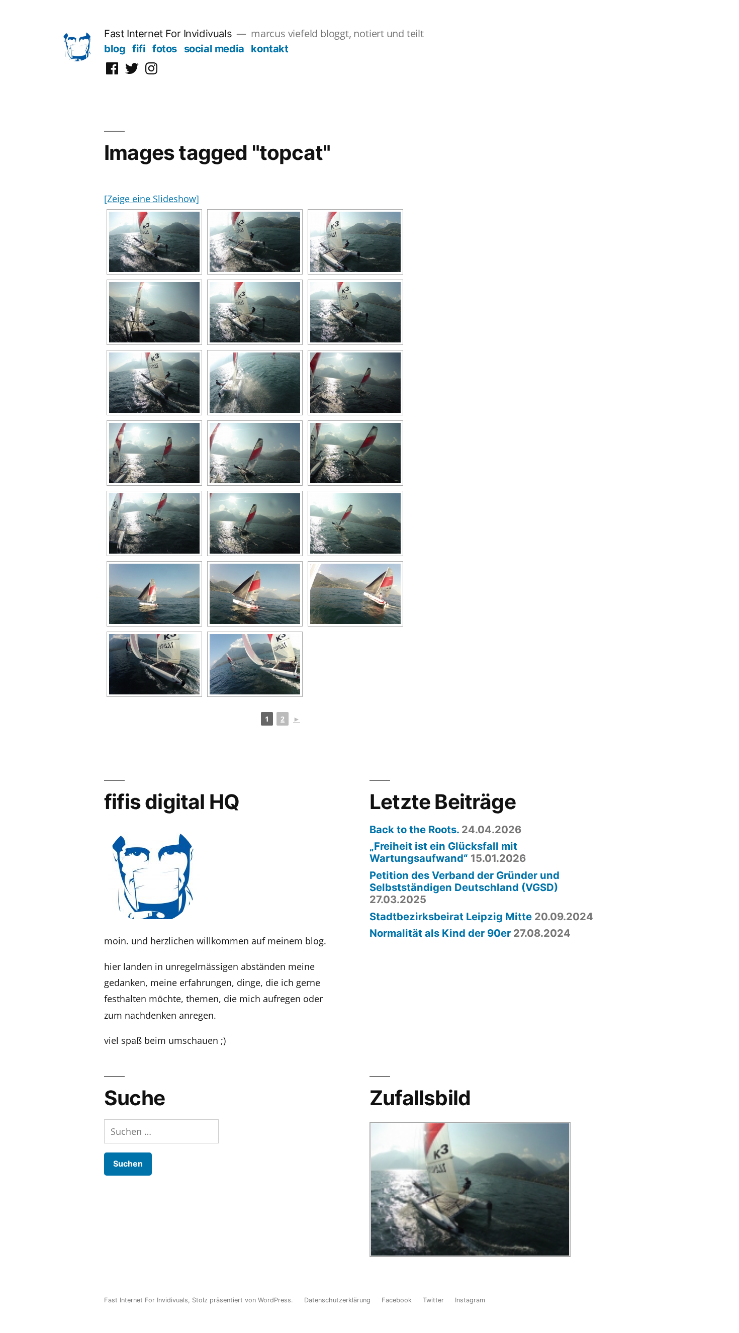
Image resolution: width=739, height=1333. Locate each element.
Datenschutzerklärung (337, 1300)
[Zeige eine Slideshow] (151, 199)
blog (114, 48)
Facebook (397, 1300)
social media (214, 48)
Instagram (470, 1300)
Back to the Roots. (414, 829)
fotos (164, 48)
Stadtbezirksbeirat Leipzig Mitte (450, 916)
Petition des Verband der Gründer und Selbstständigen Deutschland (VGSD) (464, 881)
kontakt (269, 48)
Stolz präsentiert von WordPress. (243, 1300)
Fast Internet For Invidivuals (168, 33)
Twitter (433, 1300)
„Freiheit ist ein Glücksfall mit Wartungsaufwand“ (443, 852)
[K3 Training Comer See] (154, 242)
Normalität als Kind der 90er (440, 933)
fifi (138, 48)
